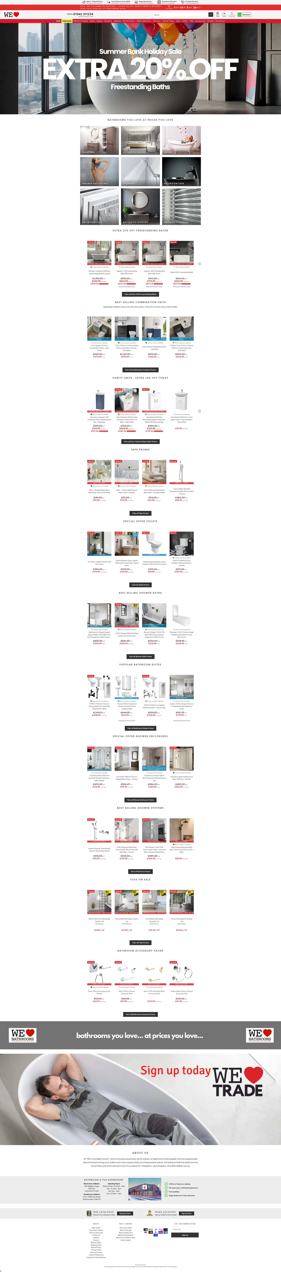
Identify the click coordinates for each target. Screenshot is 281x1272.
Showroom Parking (96, 1230)
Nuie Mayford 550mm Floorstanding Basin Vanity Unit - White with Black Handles (154, 419)
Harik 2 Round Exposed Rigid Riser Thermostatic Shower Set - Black (182, 849)
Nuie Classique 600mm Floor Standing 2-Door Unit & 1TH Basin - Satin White (126, 419)
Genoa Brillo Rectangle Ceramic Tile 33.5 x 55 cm (126, 921)
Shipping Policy (96, 1245)
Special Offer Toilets (140, 521)
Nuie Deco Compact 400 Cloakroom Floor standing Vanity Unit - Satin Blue (99, 419)
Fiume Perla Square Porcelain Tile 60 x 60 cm (181, 921)
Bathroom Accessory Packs (140, 951)
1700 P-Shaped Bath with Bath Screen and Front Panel (126, 634)
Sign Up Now (187, 1213)
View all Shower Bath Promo (140, 656)
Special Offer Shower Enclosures (140, 736)
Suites (81, 20)
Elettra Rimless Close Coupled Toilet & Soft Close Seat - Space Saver (127, 562)
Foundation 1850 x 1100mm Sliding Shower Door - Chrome (127, 777)
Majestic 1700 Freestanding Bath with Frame (127, 272)
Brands (210, 20)
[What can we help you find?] (183, 15)
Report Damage (126, 1230)
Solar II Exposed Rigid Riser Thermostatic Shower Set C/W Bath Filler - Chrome (126, 849)
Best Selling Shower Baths (140, 593)
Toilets (184, 20)
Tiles (191, 20)
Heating (117, 20)
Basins (99, 20)
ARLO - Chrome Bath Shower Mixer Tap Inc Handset (126, 491)
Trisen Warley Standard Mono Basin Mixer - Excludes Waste (154, 491)
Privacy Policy (96, 1250)
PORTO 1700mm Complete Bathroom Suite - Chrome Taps (154, 706)
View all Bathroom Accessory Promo (140, 1014)
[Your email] (185, 1229)
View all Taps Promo (140, 513)
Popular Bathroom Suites (140, 665)
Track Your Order (126, 1228)
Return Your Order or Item (125, 1237)
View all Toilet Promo (140, 584)
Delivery (96, 1237)
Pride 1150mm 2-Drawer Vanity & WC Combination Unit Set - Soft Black (126, 347)
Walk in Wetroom (144, 20)
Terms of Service (96, 1252)
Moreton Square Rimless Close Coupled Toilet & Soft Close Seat (154, 563)
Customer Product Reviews (96, 1257)
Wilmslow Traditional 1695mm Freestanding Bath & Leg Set (99, 272)
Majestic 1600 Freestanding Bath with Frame (154, 272)
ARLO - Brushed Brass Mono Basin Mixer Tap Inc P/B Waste (99, 491)
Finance (96, 1240)
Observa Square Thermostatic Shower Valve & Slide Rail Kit (99, 849)
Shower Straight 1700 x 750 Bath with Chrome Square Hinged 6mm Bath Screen (154, 634)
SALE (58, 20)
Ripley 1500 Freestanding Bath (181, 272)
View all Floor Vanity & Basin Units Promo (140, 441)
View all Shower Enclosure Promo (140, 800)
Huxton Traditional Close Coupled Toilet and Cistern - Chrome (181, 562)
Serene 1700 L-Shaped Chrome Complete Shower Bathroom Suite (181, 706)
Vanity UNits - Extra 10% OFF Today (140, 378)
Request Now (125, 1213)
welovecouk (143, 1265)
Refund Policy (96, 1247)
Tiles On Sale (140, 880)
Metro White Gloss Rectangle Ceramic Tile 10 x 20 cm (99, 921)
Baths (92, 20)
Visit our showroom (96, 1232)
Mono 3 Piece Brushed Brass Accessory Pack (154, 992)
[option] (140, 68)
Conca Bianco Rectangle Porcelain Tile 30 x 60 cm (154, 921)
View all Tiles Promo (140, 942)
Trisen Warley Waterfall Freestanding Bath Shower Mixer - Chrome (182, 491)
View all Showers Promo (140, 871)
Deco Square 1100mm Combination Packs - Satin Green (99, 347)
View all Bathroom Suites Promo (140, 728)
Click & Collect (126, 1240)
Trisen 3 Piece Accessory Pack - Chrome (99, 992)
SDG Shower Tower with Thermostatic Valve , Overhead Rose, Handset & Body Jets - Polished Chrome (154, 849)
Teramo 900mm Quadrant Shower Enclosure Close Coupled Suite (127, 706)
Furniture (108, 20)
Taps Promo (140, 450)
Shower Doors (129, 20)
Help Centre (96, 1228)
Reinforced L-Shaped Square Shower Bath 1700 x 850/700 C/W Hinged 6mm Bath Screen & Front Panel (99, 634)
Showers (156, 20)
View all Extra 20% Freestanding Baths (140, 294)
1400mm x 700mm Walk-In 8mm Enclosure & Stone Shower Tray (154, 777)
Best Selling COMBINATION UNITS (140, 302)
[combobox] (183, 14)
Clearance (67, 20)
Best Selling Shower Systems (140, 808)
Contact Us (96, 1235)
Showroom (220, 20)
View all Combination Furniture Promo (140, 369)
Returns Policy (96, 1242)
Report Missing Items (125, 1235)
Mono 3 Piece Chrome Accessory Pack (127, 992)
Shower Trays (168, 20)
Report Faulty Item (125, 1232)
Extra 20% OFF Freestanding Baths (140, 231)
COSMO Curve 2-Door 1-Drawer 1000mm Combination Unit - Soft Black (181, 347)
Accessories (200, 20)
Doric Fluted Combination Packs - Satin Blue (154, 347)
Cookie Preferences (96, 1255)
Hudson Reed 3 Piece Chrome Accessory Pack (182, 992)
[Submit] (210, 14)
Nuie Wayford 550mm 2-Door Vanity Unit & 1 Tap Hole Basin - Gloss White (182, 419)
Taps (178, 20)
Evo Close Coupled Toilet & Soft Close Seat (99, 563)
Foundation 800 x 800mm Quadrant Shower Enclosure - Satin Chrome (99, 777)
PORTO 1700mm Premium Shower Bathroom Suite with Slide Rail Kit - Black (99, 706)
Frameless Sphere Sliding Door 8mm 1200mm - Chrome (181, 777)
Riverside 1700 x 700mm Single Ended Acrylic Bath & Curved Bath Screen (181, 634)
